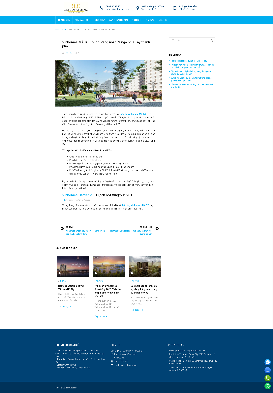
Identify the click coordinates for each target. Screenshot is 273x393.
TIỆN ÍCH (136, 20)
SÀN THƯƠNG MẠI (118, 20)
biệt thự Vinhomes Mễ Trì (135, 205)
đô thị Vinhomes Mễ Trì (133, 114)
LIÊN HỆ (163, 20)
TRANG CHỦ (64, 20)
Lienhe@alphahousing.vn (126, 365)
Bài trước (70, 227)
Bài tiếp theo (145, 227)
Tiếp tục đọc (64, 306)
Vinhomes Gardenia (77, 195)
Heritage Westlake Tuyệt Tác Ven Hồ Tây (189, 61)
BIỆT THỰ (100, 20)
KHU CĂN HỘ (81, 20)
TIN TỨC (149, 20)
